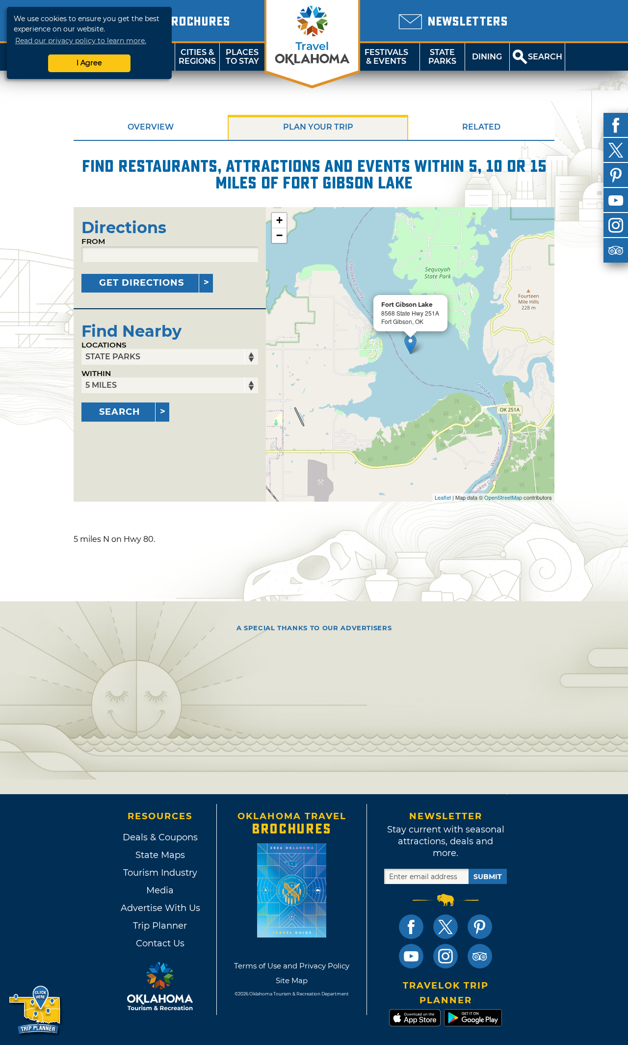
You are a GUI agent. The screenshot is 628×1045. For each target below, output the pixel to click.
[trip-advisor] (615, 250)
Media (160, 890)
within (96, 373)
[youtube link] (411, 956)
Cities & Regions (197, 57)
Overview (151, 127)
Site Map (292, 980)
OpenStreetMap (503, 497)
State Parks (442, 57)
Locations (104, 345)
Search (119, 411)
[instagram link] (445, 956)
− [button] (279, 235)
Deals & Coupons (160, 837)
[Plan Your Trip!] (35, 1010)
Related (481, 127)
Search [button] (545, 56)
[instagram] (615, 225)
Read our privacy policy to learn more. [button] (80, 40)
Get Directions (141, 282)
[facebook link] (411, 926)
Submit (487, 876)
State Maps (160, 855)
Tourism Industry (160, 872)
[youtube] (615, 200)
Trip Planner (160, 925)
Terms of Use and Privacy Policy (291, 965)
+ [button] (279, 220)
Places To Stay (242, 57)
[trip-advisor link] (480, 956)
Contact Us (160, 943)
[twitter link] (445, 926)
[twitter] (615, 150)
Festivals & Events (386, 57)
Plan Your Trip (318, 127)
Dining (487, 56)
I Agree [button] (89, 62)
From (93, 241)
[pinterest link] (480, 926)
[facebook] (615, 125)
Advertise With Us (160, 908)
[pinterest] (615, 175)
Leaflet (443, 497)
